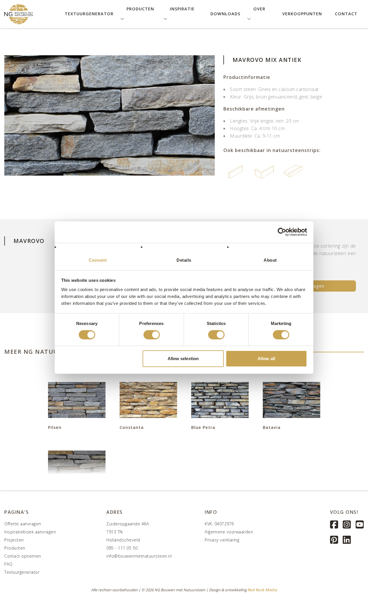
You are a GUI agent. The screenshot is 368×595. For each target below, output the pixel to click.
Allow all (266, 358)
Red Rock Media (262, 589)
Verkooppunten (302, 13)
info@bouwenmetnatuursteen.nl (139, 556)
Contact (346, 13)
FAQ (8, 564)
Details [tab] (184, 259)
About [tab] (270, 259)
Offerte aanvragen (22, 523)
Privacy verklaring (222, 540)
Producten (14, 548)
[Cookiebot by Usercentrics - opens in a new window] (282, 232)
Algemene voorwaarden (229, 532)
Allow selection (183, 358)
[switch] (151, 334)
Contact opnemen (22, 556)
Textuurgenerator (89, 13)
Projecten (14, 540)
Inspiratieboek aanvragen (30, 532)
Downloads (225, 13)
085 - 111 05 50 (122, 548)
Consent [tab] (98, 259)
